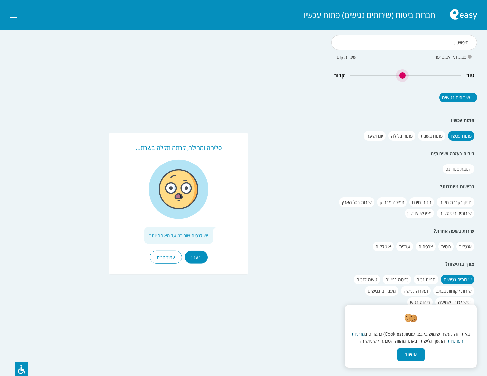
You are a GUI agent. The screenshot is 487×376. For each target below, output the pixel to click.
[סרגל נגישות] (21, 369)
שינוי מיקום (346, 57)
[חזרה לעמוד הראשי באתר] (463, 15)
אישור (411, 355)
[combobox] (404, 42)
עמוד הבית (166, 257)
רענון (196, 257)
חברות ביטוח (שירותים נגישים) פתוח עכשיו (369, 15)
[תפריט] (13, 15)
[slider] (405, 75)
